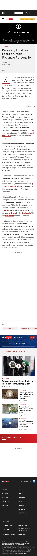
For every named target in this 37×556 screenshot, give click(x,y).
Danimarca (9, 216)
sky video (5, 501)
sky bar (21, 505)
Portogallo (26, 213)
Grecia (13, 213)
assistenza (10, 546)
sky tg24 (5, 497)
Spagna (5, 210)
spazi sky (21, 509)
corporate (22, 534)
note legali (6, 529)
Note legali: (5, 521)
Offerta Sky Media (8, 534)
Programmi (22, 513)
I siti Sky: (4, 489)
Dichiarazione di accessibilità (24, 529)
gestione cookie (8, 525)
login (33, 13)
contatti (16, 546)
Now (20, 501)
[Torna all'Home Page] (9, 19)
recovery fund (10, 328)
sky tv (20, 493)
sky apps (21, 497)
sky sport (5, 493)
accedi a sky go (26, 481)
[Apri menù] (3, 19)
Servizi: (20, 489)
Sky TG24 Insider (27, 19)
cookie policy (23, 525)
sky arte (5, 505)
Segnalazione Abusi (21, 553)
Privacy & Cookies (14, 543)
